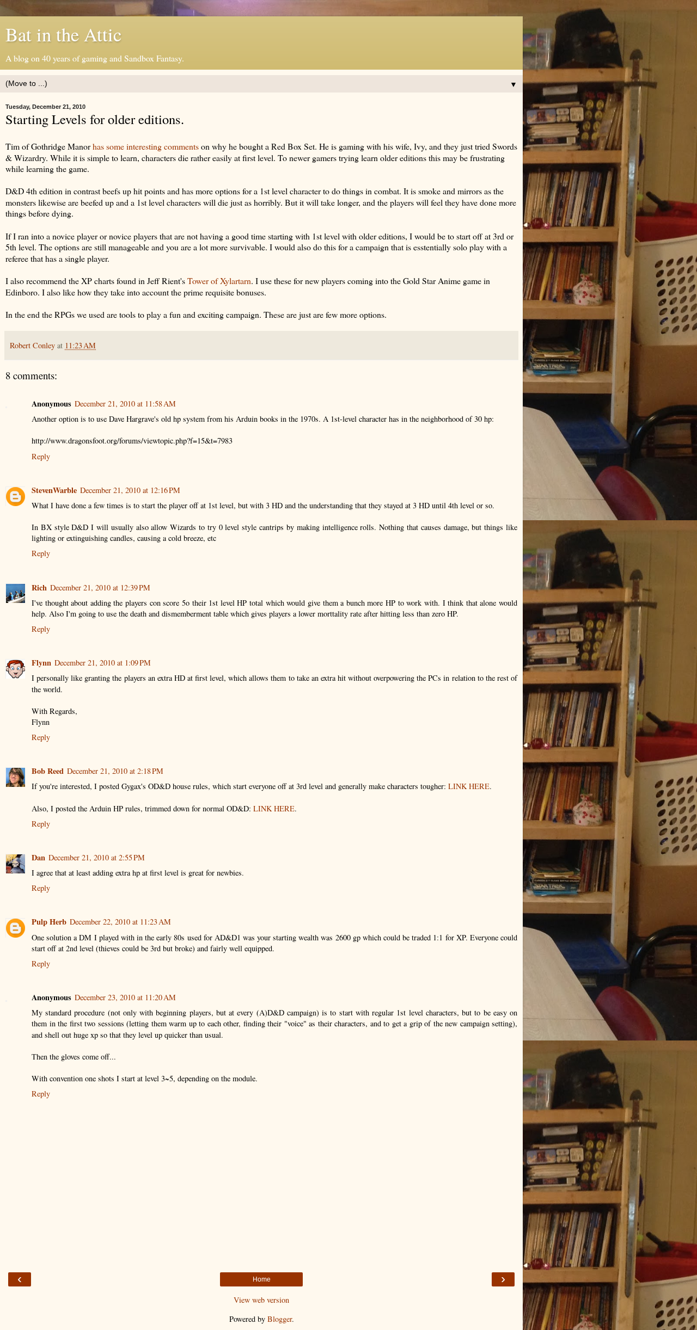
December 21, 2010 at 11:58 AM (125, 403)
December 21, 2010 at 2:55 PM (96, 857)
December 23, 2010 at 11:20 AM (125, 997)
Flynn (41, 662)
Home (262, 1279)
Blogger (279, 1319)
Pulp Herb (49, 921)
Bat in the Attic (63, 34)
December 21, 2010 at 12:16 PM (130, 490)
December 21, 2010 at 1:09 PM (102, 662)
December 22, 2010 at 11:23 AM (120, 921)
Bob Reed (48, 771)
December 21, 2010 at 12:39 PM (100, 587)
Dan (38, 857)
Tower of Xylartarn (219, 280)
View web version (261, 1300)
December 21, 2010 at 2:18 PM (115, 771)
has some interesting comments (146, 146)
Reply (41, 456)
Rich (39, 587)
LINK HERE (469, 786)
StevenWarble (54, 490)
